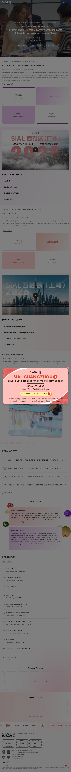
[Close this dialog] (68, 368)
